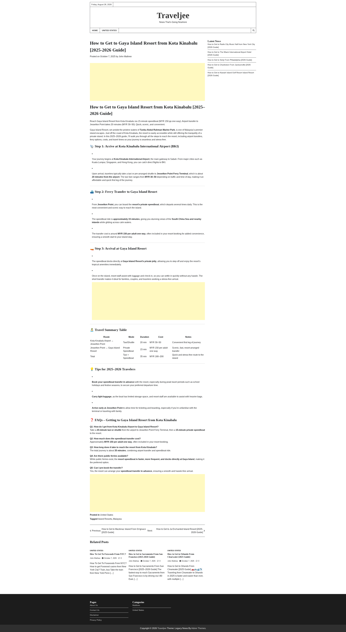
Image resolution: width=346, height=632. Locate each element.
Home (95, 30)
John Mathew (125, 56)
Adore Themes (198, 628)
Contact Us (94, 610)
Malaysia (117, 519)
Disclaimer (94, 615)
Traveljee (173, 15)
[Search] (253, 30)
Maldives (136, 605)
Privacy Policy (96, 620)
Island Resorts (105, 519)
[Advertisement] (147, 82)
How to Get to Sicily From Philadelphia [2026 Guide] (230, 60)
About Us (94, 605)
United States (109, 30)
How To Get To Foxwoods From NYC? (108, 554)
